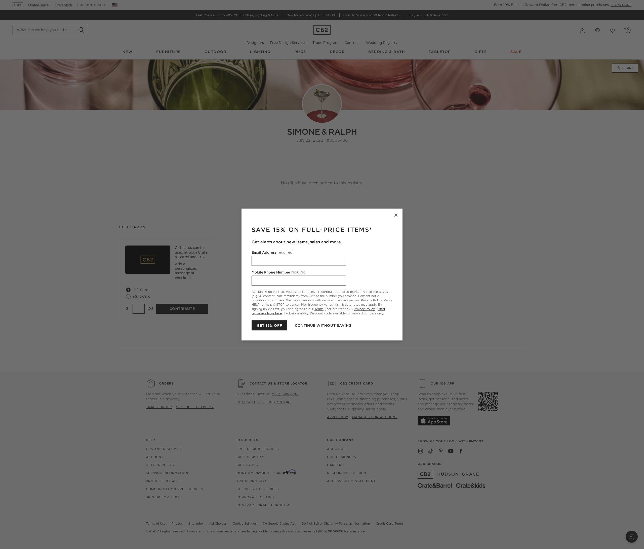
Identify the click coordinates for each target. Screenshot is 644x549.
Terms (319, 309)
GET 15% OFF (269, 325)
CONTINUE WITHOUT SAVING (323, 325)
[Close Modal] (395, 215)
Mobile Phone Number (279, 272)
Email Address (272, 252)
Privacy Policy (364, 309)
